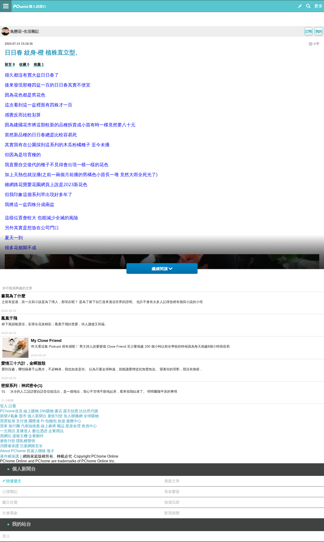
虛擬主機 (20, 436)
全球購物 (91, 416)
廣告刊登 (55, 416)
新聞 (4, 416)
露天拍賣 (70, 411)
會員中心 (89, 426)
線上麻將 (48, 426)
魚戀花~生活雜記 (24, 31)
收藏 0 (24, 64)
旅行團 (14, 426)
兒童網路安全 (31, 446)
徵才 (50, 451)
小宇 (316, 44)
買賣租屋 (7, 421)
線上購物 (31, 411)
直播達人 (23, 431)
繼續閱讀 (160, 269)
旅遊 (61, 421)
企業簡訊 (56, 431)
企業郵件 (36, 436)
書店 (58, 411)
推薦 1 (39, 64)
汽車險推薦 (30, 426)
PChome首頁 (11, 411)
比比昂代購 (88, 411)
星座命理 (73, 426)
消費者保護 (9, 446)
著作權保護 (9, 456)
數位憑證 (39, 431)
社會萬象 (10, 513)
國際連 (34, 421)
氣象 (14, 416)
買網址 (5, 436)
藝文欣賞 (10, 502)
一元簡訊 (7, 431)
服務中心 (73, 421)
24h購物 (47, 411)
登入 (4, 406)
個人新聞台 (37, 416)
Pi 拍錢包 (49, 421)
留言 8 (10, 64)
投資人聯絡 (36, 451)
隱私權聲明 (25, 441)
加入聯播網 (73, 416)
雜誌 (61, 426)
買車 (4, 426)
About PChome (13, 451)
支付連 (22, 421)
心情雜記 (10, 492)
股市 (23, 416)
